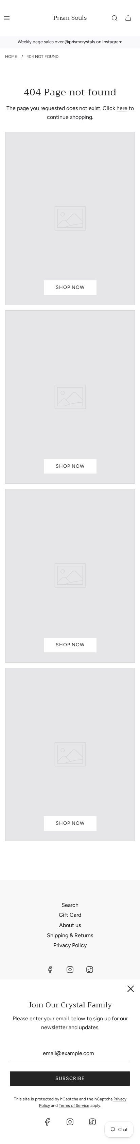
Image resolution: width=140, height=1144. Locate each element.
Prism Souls (70, 18)
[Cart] (128, 18)
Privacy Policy (70, 945)
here (122, 108)
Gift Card (70, 915)
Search (70, 905)
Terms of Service (74, 1105)
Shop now (70, 287)
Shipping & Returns (70, 935)
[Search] (114, 18)
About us (70, 925)
